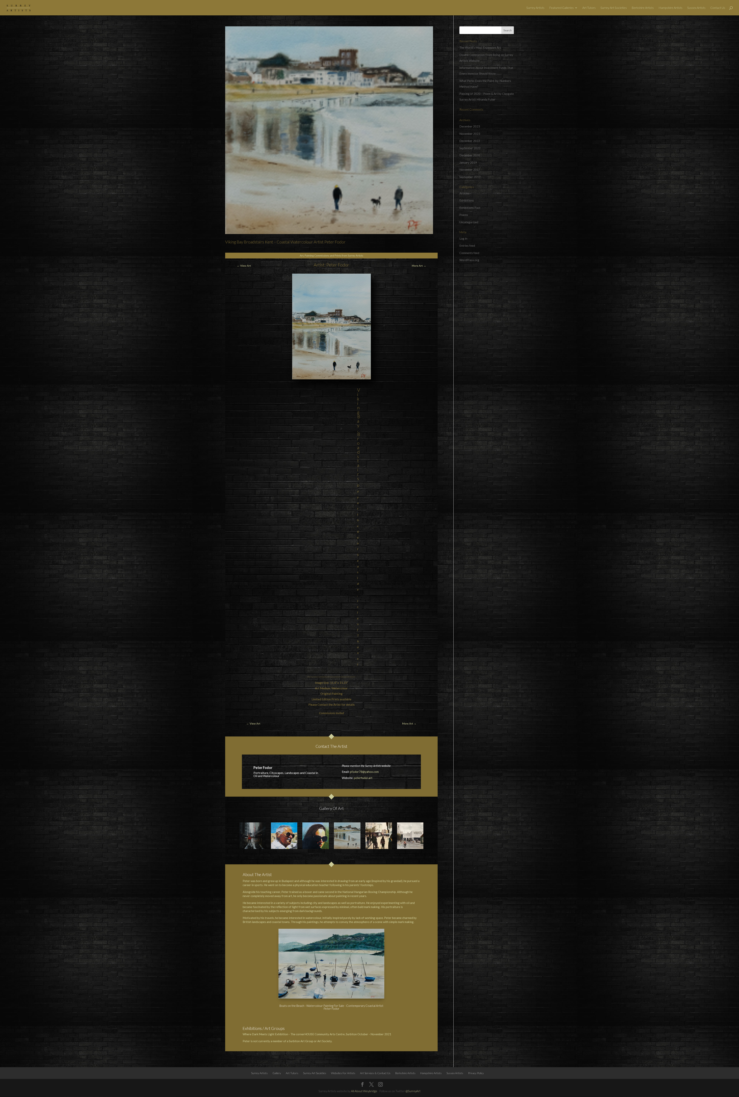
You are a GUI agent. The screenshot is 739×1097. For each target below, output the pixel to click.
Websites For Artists (343, 1073)
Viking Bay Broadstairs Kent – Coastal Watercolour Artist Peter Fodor (285, 241)
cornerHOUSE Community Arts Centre (320, 1034)
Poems (463, 215)
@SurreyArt (412, 1091)
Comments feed (469, 253)
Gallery (277, 1073)
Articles (464, 193)
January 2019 (468, 162)
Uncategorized (468, 222)
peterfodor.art (363, 778)
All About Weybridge (364, 1091)
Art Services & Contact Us (375, 1073)
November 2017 (469, 169)
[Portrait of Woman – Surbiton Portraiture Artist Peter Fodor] (315, 835)
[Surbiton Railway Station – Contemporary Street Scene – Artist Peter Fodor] (410, 835)
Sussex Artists (696, 7)
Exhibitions (466, 200)
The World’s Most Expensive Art (480, 47)
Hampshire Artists (670, 7)
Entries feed (467, 245)
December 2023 (469, 126)
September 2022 (470, 148)
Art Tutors (589, 7)
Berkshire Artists (643, 7)
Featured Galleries (561, 7)
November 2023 (469, 133)
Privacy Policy (476, 1073)
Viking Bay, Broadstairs (358, 434)
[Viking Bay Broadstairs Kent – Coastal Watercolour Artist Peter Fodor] (347, 835)
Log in (463, 238)
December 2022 (469, 140)
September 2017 (470, 177)
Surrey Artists (535, 7)
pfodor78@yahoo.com (364, 771)
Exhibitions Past (469, 207)
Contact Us (717, 7)
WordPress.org (469, 260)
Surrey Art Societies (613, 7)
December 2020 (469, 155)
